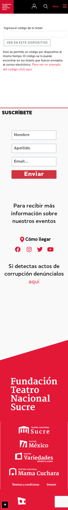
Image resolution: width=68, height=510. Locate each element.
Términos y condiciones (25, 484)
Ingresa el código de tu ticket (23, 28)
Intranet (51, 484)
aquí (34, 282)
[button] (46, 7)
